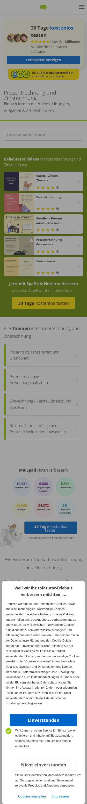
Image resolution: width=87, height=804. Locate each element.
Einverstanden (43, 720)
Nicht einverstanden (43, 765)
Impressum (60, 796)
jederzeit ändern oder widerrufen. (56, 687)
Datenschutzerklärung (25, 640)
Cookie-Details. (62, 640)
